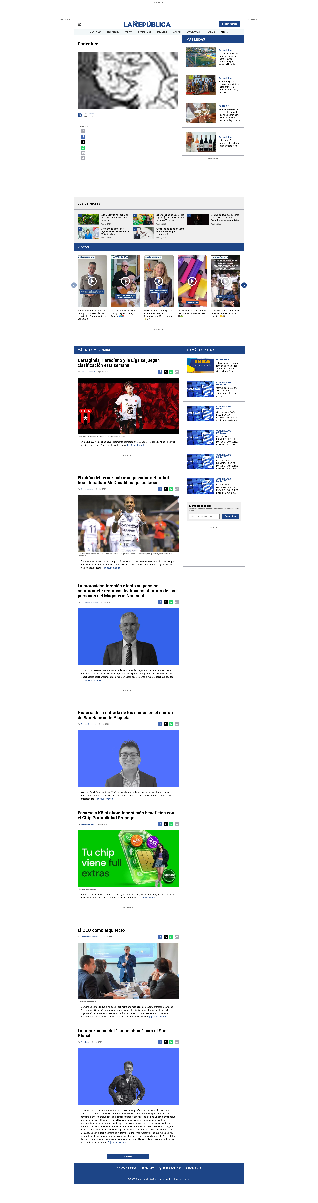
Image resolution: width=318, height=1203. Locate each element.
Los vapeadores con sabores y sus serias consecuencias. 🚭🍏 (192, 313)
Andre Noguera (87, 489)
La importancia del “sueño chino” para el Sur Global (122, 1033)
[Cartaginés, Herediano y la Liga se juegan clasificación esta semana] (128, 406)
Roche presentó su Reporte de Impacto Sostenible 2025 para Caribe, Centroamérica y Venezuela (92, 314)
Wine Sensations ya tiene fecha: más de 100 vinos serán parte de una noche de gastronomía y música (229, 115)
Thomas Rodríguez (88, 724)
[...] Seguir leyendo (136, 445)
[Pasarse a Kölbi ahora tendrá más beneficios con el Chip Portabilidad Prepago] (128, 858)
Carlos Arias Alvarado (89, 602)
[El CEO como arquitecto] (128, 971)
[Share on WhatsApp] (83, 148)
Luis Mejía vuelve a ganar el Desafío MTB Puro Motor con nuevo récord (115, 218)
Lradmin (91, 114)
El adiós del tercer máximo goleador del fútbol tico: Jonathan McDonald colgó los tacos (123, 480)
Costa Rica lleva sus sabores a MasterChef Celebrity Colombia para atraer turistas (225, 218)
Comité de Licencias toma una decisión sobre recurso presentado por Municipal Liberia (228, 59)
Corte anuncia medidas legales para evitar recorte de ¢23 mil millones (115, 231)
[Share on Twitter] (83, 142)
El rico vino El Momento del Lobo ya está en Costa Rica (228, 143)
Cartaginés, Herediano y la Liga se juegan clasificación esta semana (119, 363)
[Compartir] (83, 158)
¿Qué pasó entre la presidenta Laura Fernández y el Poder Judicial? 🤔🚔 (225, 313)
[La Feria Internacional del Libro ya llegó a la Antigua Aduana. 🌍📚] (125, 281)
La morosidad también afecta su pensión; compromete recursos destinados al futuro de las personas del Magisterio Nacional (126, 590)
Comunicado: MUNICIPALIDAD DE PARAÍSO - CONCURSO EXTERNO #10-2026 (227, 464)
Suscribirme (230, 516)
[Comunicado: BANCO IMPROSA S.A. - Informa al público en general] (200, 389)
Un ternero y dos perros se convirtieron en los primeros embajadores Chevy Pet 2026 (229, 87)
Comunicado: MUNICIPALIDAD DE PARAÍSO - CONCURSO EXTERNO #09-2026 (227, 488)
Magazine (223, 106)
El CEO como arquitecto (101, 930)
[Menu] (81, 24)
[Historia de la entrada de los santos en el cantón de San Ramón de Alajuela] (128, 758)
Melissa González (88, 824)
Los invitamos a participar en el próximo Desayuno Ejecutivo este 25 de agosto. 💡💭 (158, 314)
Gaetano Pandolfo (88, 372)
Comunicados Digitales (223, 383)
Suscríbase (193, 1168)
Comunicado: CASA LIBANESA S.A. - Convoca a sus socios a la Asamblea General (227, 416)
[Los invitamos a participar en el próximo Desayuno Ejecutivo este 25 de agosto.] (159, 281)
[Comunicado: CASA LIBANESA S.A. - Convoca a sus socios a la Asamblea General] (200, 413)
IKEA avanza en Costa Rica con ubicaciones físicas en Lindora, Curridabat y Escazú (227, 367)
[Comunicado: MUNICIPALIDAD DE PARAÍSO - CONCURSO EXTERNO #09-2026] (200, 486)
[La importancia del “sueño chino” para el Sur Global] (128, 1076)
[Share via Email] (83, 153)
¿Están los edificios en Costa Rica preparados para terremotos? (170, 231)
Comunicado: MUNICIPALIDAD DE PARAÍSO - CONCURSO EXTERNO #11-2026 (227, 440)
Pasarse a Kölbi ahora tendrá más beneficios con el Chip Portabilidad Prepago (126, 815)
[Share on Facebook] (83, 137)
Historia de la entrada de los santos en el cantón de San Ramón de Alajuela (125, 715)
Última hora (225, 50)
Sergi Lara (85, 1042)
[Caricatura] (128, 80)
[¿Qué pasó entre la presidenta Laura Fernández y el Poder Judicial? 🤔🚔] (225, 281)
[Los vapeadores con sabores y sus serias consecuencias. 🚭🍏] (192, 281)
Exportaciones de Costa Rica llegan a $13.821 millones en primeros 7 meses (170, 218)
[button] (229, 24)
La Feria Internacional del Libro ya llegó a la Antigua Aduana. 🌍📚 (123, 313)
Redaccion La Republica (90, 937)
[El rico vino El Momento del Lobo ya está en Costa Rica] (201, 142)
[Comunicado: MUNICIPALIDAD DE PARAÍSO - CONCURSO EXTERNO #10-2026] (200, 461)
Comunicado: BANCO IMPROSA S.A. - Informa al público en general (226, 392)
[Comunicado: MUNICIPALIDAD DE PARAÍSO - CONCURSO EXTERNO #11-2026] (200, 437)
